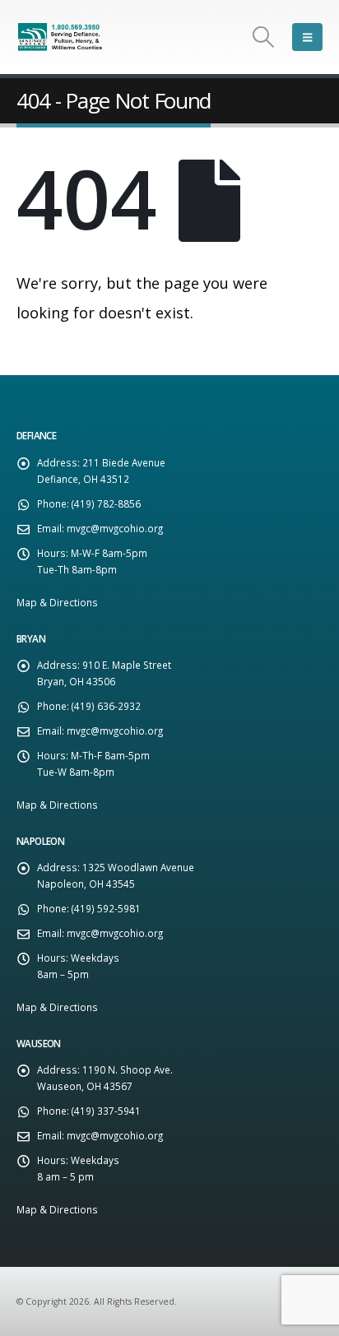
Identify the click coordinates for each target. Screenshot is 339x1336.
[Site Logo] (61, 37)
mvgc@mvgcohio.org (115, 528)
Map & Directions (57, 602)
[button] (263, 37)
